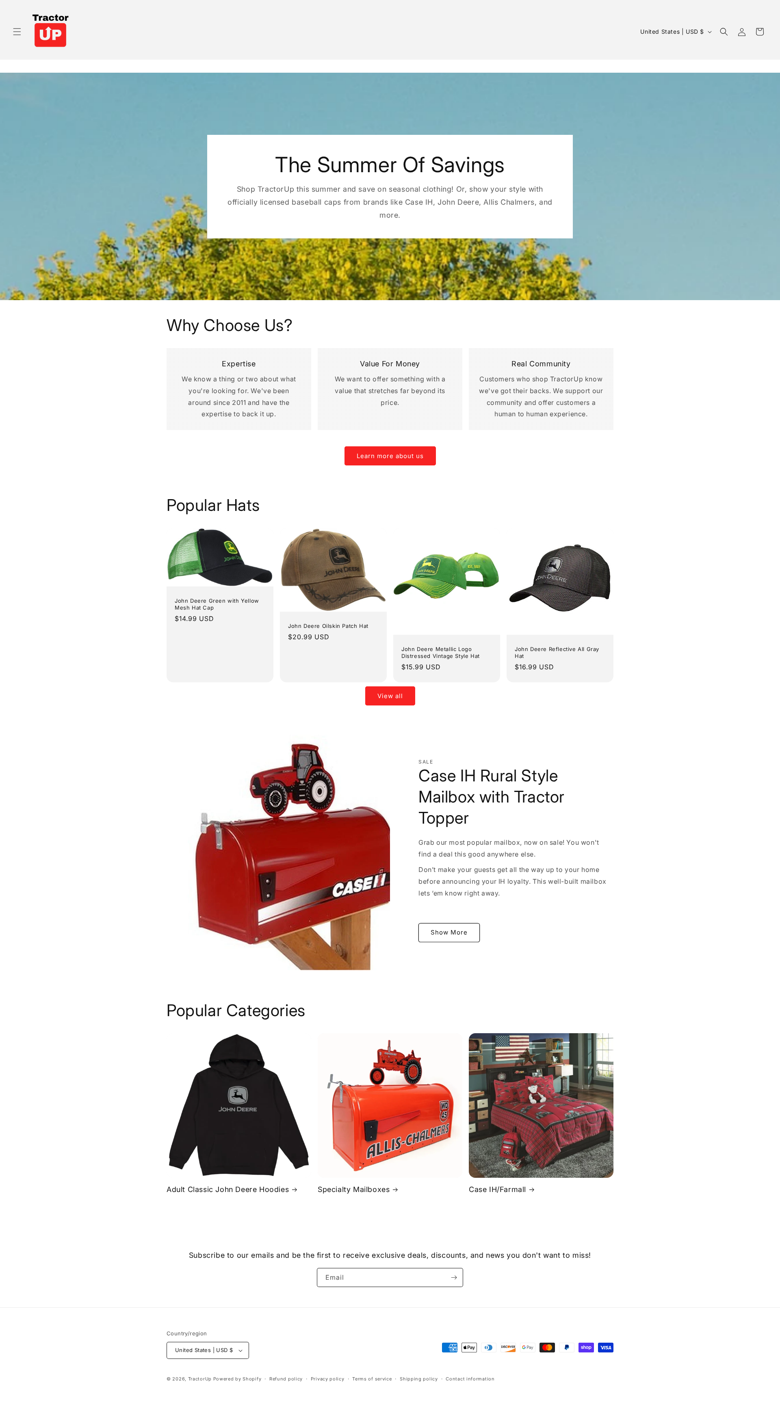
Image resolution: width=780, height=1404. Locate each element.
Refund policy (286, 1379)
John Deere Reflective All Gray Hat (557, 652)
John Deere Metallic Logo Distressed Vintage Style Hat (440, 652)
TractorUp (200, 1379)
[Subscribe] (454, 1277)
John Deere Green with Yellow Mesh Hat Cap (217, 604)
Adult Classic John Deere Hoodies (228, 1189)
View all (390, 696)
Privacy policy (327, 1379)
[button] (17, 32)
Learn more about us (390, 456)
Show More (449, 932)
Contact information (470, 1379)
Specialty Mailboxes (354, 1189)
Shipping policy (419, 1379)
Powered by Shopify (237, 1379)
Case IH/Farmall (497, 1189)
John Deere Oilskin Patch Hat (328, 626)
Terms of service (372, 1379)
